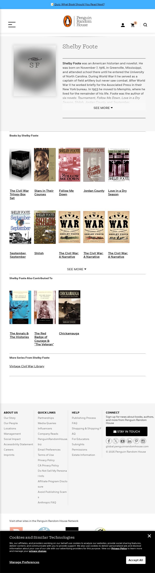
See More (102, 108)
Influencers (45, 428)
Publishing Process (84, 418)
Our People (11, 423)
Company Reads (48, 434)
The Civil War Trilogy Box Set (19, 194)
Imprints (9, 455)
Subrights (78, 444)
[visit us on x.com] (116, 441)
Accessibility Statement (18, 444)
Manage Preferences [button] (24, 562)
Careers (8, 449)
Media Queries (47, 423)
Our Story (10, 418)
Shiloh (39, 253)
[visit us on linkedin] (129, 441)
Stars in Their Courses (43, 192)
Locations (10, 428)
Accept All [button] (136, 560)
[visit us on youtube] (123, 441)
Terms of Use (46, 455)
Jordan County (94, 191)
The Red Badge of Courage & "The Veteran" (44, 339)
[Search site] (145, 25)
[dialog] (77, 552)
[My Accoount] (123, 24)
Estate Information (83, 455)
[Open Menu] (12, 25)
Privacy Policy (46, 460)
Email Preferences (49, 449)
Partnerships (46, 418)
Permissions (79, 449)
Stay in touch (128, 432)
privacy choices (37, 551)
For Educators (80, 439)
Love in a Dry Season (117, 192)
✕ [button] (149, 536)
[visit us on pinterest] (136, 441)
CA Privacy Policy (48, 465)
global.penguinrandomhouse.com (127, 446)
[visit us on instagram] (143, 441)
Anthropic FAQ (47, 502)
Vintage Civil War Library (26, 366)
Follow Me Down (66, 192)
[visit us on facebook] (109, 441)
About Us (11, 412)
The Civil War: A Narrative (69, 255)
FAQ (74, 423)
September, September (18, 255)
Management (12, 434)
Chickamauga (69, 333)
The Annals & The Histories (19, 335)
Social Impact (12, 439)
